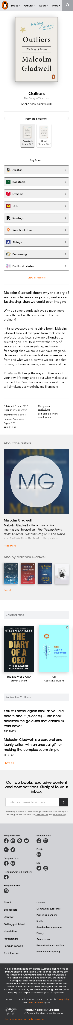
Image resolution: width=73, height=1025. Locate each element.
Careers (40, 902)
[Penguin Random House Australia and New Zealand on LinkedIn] (6, 849)
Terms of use (43, 939)
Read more (10, 545)
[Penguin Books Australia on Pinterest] (19, 840)
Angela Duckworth (54, 680)
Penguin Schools (13, 945)
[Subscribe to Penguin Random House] (63, 802)
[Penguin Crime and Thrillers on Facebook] (6, 877)
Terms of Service (35, 1002)
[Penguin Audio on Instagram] (6, 890)
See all (7, 590)
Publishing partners (46, 914)
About (7, 902)
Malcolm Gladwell (36, 104)
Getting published (14, 924)
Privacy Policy (59, 814)
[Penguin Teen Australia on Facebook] (6, 863)
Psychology (44, 409)
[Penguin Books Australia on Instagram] (12, 840)
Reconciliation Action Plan (50, 945)
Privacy (40, 933)
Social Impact (12, 953)
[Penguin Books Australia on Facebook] (6, 840)
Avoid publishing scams (49, 927)
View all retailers (36, 277)
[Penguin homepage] (5, 5)
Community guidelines (48, 908)
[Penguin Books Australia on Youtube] (26, 840)
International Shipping (48, 951)
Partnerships (11, 938)
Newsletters (10, 931)
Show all (9, 763)
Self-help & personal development (48, 415)
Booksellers (10, 909)
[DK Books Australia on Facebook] (38, 868)
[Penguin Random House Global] (14, 1011)
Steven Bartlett (19, 680)
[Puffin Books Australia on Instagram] (38, 854)
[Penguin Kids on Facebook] (38, 840)
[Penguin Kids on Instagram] (45, 840)
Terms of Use (42, 814)
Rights (39, 920)
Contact (8, 916)
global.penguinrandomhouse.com (24, 1019)
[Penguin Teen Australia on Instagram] (12, 863)
